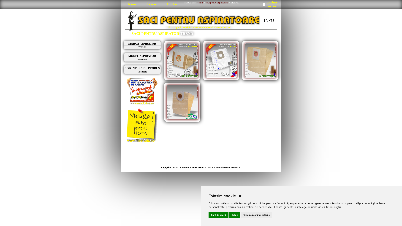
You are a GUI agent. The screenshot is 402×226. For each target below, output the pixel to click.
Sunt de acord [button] (218, 215)
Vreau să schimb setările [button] (256, 215)
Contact (173, 4)
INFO (269, 20)
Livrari (152, 4)
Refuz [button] (235, 215)
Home (131, 4)
